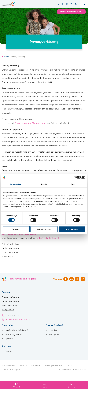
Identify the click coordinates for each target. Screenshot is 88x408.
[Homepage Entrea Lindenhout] (8, 4)
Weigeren (16, 229)
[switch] (33, 220)
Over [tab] (73, 184)
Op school (10, 338)
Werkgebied (54, 334)
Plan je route (8, 309)
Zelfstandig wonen (13, 334)
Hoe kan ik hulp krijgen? (16, 330)
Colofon (69, 365)
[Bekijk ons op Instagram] (83, 279)
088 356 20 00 (12, 315)
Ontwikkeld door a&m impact (72, 369)
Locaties (53, 330)
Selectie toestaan (44, 229)
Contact (16, 387)
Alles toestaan (72, 229)
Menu (44, 387)
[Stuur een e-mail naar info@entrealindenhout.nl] (62, 4)
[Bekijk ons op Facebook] (65, 279)
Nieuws (8, 351)
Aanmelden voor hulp (70, 11)
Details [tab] (44, 184)
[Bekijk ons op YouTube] (77, 279)
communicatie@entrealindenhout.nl (19, 234)
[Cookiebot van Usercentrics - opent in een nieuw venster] (75, 177)
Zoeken (71, 387)
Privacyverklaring (53, 365)
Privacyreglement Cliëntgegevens (30, 123)
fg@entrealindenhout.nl (48, 238)
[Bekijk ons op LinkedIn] (71, 279)
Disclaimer (36, 365)
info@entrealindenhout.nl (18, 319)
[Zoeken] (84, 4)
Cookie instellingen (11, 369)
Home (6, 57)
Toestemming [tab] (15, 184)
